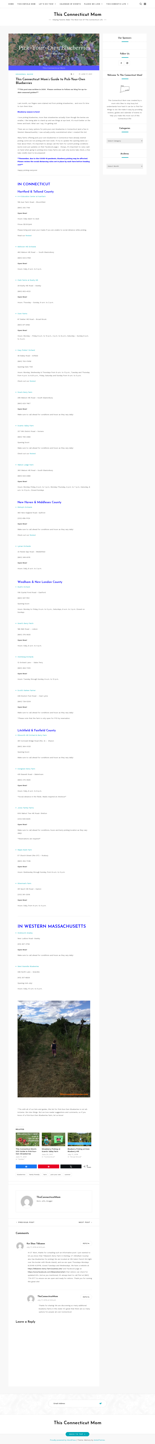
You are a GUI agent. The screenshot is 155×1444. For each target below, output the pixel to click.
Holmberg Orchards (25, 657)
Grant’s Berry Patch (25, 623)
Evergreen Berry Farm (26, 769)
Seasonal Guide (24, 74)
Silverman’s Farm (24, 883)
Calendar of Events (70, 4)
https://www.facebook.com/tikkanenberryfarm (47, 1272)
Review (28, 235)
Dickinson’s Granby (25, 933)
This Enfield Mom (26, 4)
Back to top (76, 1434)
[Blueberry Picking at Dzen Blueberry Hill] (79, 1139)
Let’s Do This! (46, 4)
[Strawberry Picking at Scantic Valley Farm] (53, 1139)
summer (67, 1174)
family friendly (34, 1174)
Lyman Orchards (24, 546)
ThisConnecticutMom (48, 1296)
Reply (85, 1243)
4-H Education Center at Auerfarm (32, 196)
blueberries (21, 1174)
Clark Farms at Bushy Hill (28, 280)
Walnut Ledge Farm (26, 465)
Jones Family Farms (26, 808)
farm (45, 1174)
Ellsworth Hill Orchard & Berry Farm (32, 735)
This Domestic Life (116, 4)
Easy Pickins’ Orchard (26, 350)
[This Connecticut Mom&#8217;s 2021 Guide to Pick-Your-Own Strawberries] (27, 1139)
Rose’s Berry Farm (25, 392)
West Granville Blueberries (28, 966)
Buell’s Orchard (24, 587)
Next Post (84, 1222)
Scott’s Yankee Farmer (27, 690)
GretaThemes (99, 1440)
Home (11, 4)
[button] (141, 4)
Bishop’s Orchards (25, 507)
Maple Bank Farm (25, 850)
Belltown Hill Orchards (27, 247)
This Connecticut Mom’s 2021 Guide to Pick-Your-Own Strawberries (26, 1151)
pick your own (56, 1174)
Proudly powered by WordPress (63, 1440)
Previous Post (26, 1222)
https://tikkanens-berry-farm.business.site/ (45, 1269)
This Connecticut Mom (77, 14)
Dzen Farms (22, 314)
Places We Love (92, 4)
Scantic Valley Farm (26, 426)
